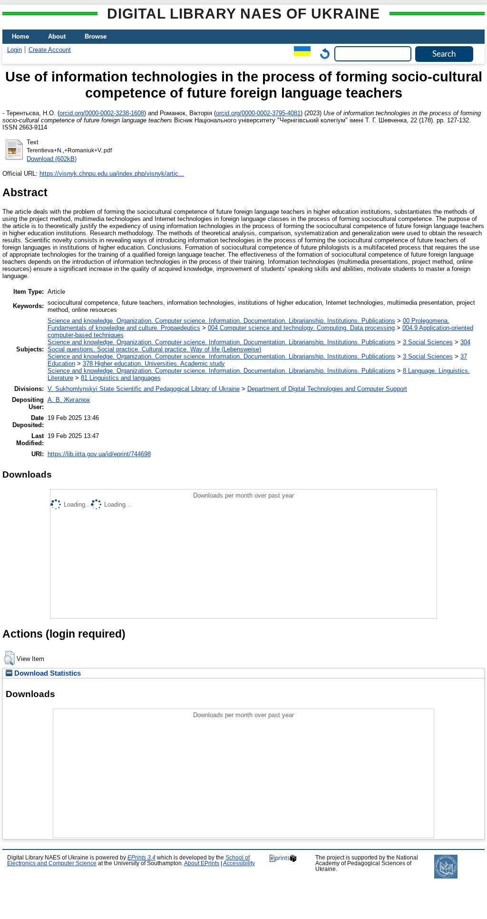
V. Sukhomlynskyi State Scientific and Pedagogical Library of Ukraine (144, 388)
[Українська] (300, 53)
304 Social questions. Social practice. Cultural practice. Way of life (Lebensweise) (259, 346)
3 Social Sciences (428, 342)
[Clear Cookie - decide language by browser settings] (322, 53)
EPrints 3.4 (141, 857)
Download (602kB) (52, 158)
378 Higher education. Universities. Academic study (154, 363)
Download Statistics (46, 673)
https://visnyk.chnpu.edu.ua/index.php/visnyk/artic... (111, 173)
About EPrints (201, 863)
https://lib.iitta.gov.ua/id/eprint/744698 (99, 454)
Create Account (50, 49)
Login (14, 49)
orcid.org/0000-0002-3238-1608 (101, 113)
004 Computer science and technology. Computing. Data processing (301, 327)
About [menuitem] (57, 36)
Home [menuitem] (20, 36)
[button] (9, 658)
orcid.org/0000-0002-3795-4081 (258, 113)
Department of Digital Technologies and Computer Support (327, 388)
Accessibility (239, 863)
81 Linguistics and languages (121, 377)
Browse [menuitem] (96, 36)
